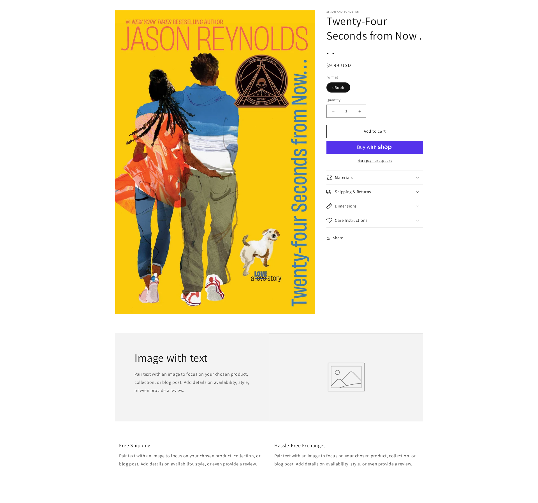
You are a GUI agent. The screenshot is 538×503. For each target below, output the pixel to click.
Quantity (333, 100)
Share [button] (338, 237)
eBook (338, 87)
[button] (374, 177)
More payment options (375, 160)
